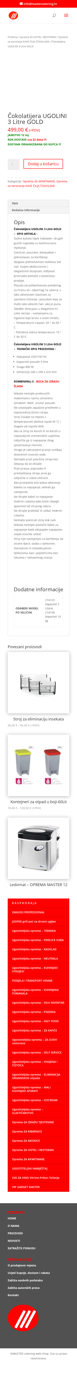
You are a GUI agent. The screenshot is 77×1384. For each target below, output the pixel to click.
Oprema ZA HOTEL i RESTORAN (38, 37)
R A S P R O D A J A (24, 903)
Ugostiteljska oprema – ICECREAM (34, 1100)
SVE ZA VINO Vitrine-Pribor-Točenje (35, 1178)
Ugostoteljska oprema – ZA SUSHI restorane (34, 1041)
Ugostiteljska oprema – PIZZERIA (33, 1012)
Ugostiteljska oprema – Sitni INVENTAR (38, 1002)
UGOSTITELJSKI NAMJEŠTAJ (29, 1168)
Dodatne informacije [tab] (26, 210)
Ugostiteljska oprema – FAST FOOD (35, 1021)
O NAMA (13, 1226)
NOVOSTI (14, 1241)
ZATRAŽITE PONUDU (22, 1248)
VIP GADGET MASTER (26, 1187)
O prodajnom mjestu (22, 1265)
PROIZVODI (15, 1233)
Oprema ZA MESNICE (26, 1141)
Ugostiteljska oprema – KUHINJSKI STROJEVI (35, 969)
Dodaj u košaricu (43, 163)
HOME (12, 1218)
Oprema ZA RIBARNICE (27, 1131)
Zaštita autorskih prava (23, 1288)
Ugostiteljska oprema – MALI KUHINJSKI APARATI (31, 1089)
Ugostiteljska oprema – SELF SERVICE (37, 1052)
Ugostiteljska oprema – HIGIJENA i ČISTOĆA (34, 1063)
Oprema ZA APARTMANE (39, 181)
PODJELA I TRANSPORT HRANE (32, 980)
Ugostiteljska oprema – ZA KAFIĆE (34, 1030)
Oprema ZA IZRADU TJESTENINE (33, 1122)
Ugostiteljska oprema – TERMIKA (34, 931)
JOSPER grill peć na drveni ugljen (34, 921)
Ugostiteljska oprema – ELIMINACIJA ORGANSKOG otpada (36, 1076)
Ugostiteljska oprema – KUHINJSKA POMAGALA (35, 991)
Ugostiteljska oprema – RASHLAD (34, 949)
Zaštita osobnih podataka (25, 1280)
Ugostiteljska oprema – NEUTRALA (35, 958)
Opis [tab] (15, 203)
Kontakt (13, 1295)
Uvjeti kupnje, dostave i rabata (29, 1273)
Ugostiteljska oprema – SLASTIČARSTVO (27, 1111)
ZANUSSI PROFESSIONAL (28, 912)
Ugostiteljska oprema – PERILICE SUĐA (38, 940)
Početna (12, 37)
